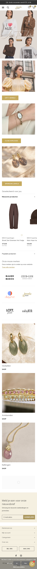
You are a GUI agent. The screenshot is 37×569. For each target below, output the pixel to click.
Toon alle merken (8, 267)
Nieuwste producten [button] (10, 197)
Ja (16, 563)
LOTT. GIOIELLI (10, 98)
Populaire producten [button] (9, 254)
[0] (33, 7)
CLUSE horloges (11, 141)
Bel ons (9, 548)
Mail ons (26, 548)
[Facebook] (16, 555)
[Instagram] (21, 555)
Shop (4, 369)
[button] (3, 7)
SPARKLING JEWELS (12, 184)
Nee (25, 563)
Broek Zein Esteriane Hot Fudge (13, 240)
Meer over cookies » (19, 567)
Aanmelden (29, 517)
